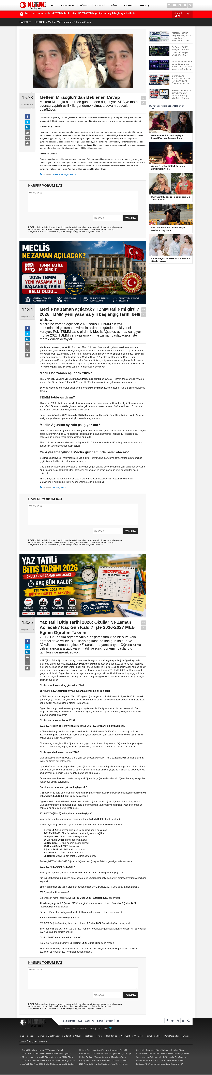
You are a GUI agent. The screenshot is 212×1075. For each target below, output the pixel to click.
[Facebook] (27, 116)
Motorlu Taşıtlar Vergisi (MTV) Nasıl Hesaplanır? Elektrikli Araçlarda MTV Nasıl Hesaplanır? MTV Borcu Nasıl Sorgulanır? (103, 1050)
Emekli (185, 1036)
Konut (149, 1036)
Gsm (100, 1036)
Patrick (73, 174)
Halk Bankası (111, 1036)
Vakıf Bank (125, 1036)
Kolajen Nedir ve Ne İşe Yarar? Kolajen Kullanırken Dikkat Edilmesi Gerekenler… (159, 1050)
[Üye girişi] (183, 1020)
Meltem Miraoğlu (61, 174)
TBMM (56, 487)
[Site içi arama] (190, 5)
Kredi (31, 1036)
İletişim (109, 1021)
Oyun (79, 1021)
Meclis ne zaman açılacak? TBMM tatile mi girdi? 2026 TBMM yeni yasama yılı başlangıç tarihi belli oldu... (46, 1057)
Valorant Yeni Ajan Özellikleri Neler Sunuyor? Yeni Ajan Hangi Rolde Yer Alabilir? (104, 1053)
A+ (144, 98)
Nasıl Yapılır (89, 1036)
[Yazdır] (27, 138)
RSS (117, 1021)
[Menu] (169, 5)
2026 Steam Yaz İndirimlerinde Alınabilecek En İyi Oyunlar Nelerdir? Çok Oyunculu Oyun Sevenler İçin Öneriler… (45, 1053)
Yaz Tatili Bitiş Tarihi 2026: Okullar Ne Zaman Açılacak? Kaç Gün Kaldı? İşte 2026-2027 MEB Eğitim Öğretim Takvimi (47, 1064)
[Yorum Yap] (27, 143)
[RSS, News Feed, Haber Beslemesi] (177, 1020)
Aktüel (77, 1036)
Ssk (23, 1036)
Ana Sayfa (89, 1021)
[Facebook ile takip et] (167, 1020)
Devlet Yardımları (171, 1036)
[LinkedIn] (27, 127)
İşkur (158, 1036)
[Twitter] (27, 122)
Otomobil (138, 1036)
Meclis (63, 487)
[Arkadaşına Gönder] (27, 132)
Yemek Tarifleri (67, 1021)
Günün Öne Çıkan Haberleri (33, 1041)
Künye (100, 1021)
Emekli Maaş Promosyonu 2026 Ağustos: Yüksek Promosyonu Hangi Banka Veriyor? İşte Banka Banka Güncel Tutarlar (45, 1050)
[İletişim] (184, 5)
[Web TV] (174, 5)
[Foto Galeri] (179, 5)
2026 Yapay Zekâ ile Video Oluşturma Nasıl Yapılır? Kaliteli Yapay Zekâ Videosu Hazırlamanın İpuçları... (102, 1064)
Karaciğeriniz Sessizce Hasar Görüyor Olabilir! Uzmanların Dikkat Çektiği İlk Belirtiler (102, 1060)
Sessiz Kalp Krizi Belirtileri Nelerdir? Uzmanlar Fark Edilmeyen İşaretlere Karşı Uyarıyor (161, 1057)
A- (143, 103)
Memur (41, 1036)
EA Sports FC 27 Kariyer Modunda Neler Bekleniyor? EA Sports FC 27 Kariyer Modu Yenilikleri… (158, 1064)
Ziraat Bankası (54, 1036)
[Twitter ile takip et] (172, 1020)
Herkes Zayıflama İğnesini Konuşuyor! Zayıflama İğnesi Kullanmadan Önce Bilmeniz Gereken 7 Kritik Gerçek (101, 1057)
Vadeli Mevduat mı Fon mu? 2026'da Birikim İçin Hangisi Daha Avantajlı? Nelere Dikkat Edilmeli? (161, 1053)
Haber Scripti (102, 1028)
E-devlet (67, 1036)
